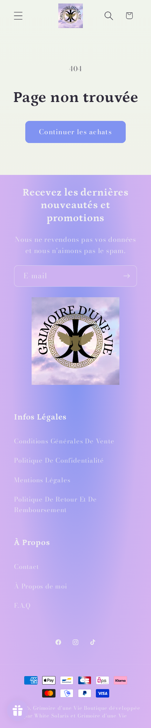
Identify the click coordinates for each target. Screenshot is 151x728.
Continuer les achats (75, 132)
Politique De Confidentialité (59, 460)
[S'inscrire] (127, 276)
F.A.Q (22, 605)
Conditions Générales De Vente (64, 441)
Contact (26, 566)
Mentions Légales (42, 480)
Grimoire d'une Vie (58, 708)
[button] (18, 16)
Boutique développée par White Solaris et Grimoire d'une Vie (82, 712)
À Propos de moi (40, 586)
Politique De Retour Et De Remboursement (55, 504)
